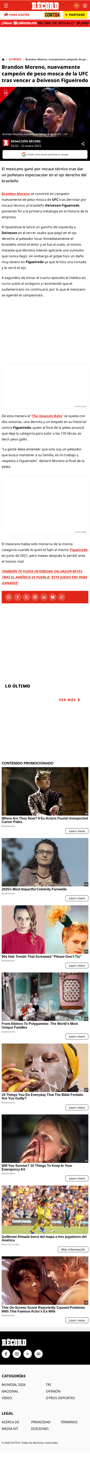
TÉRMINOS (69, 1422)
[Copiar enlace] (61, 597)
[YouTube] (38, 1354)
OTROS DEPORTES (60, 1398)
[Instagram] (17, 1354)
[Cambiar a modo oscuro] (76, 5)
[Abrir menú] (6, 5)
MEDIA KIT (10, 1428)
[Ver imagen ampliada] (45, 112)
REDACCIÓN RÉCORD (26, 141)
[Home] (3, 59)
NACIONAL (10, 1391)
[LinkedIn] (44, 597)
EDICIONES (40, 1428)
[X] (26, 597)
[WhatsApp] (9, 597)
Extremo (15, 59)
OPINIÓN (53, 1391)
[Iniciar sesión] (85, 5)
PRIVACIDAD (41, 1422)
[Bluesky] (53, 597)
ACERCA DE (10, 1422)
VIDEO (7, 1398)
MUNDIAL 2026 (14, 1384)
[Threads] (35, 597)
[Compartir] (82, 143)
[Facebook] (17, 597)
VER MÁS (67, 699)
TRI (48, 1384)
